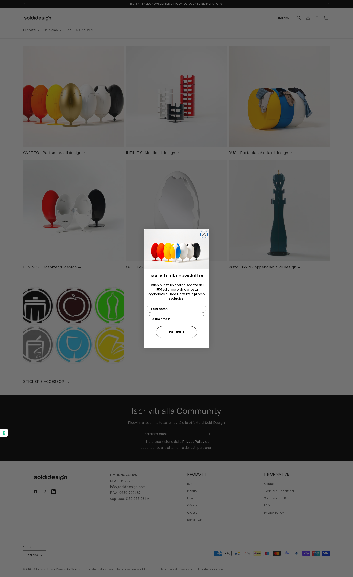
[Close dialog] (204, 234)
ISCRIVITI (176, 332)
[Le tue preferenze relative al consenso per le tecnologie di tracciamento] (4, 433)
